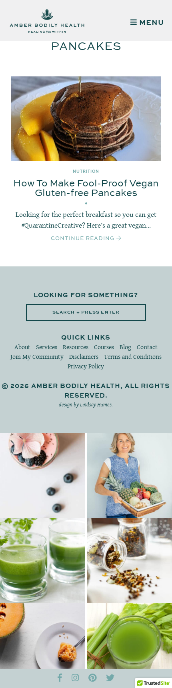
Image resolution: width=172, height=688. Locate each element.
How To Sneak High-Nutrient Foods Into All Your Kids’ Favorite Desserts (43, 475)
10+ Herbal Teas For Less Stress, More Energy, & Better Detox (129, 560)
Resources (75, 347)
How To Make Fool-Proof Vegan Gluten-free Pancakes (86, 188)
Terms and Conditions (133, 356)
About (22, 347)
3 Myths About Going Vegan (129, 475)
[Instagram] (75, 678)
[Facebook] (60, 678)
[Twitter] (110, 678)
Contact (147, 347)
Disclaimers (83, 356)
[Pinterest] (92, 678)
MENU (150, 22)
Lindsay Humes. (96, 404)
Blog (125, 347)
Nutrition (86, 171)
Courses (104, 347)
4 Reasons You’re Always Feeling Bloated (43, 645)
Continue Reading (83, 238)
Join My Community (37, 356)
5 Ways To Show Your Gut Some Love (129, 645)
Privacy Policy (86, 366)
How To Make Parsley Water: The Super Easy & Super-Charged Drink (42, 560)
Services (46, 347)
